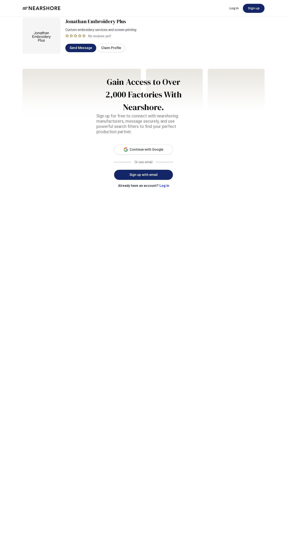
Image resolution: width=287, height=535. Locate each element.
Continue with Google (146, 149)
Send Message (81, 48)
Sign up (253, 8)
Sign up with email (143, 175)
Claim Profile (111, 48)
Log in (234, 8)
